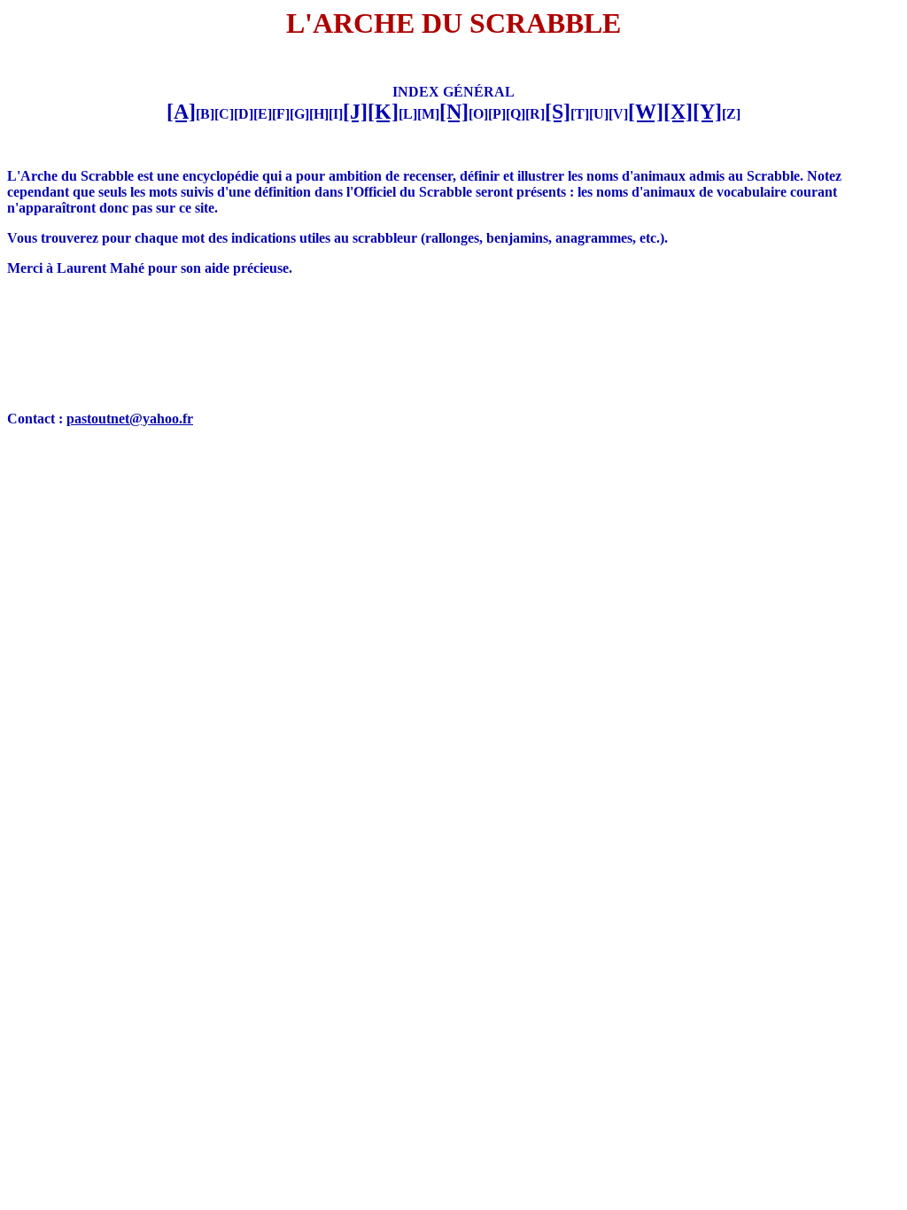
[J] (355, 111)
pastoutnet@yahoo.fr (129, 418)
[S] (557, 111)
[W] (645, 111)
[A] (181, 111)
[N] (454, 111)
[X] (678, 111)
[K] (383, 111)
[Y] (707, 111)
